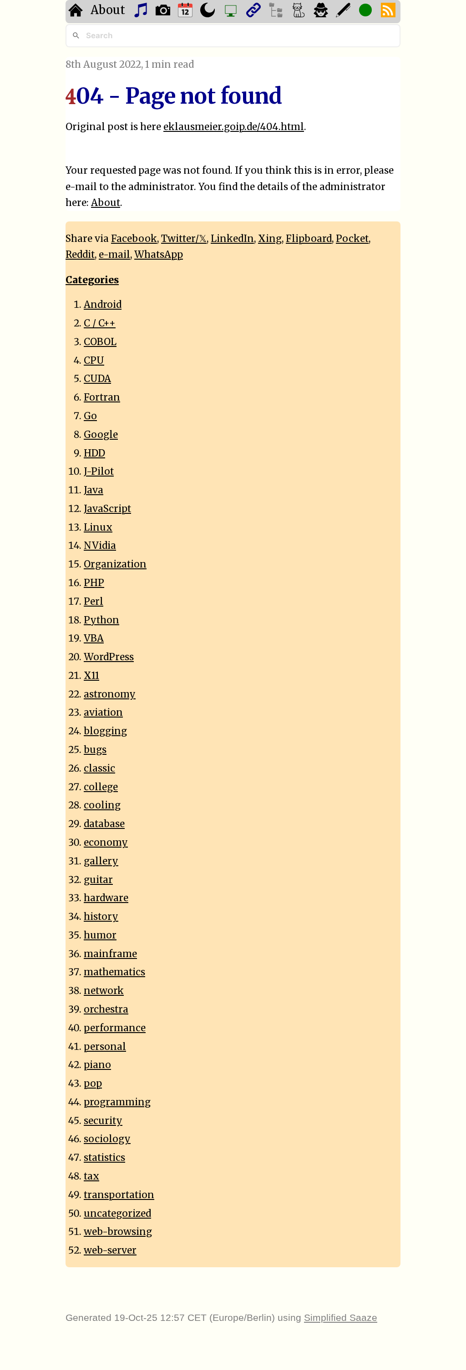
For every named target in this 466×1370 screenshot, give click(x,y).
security (103, 1121)
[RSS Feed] (389, 11)
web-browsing (118, 1232)
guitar (98, 880)
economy (106, 842)
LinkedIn (232, 239)
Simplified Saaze (340, 1317)
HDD (94, 453)
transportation (119, 1195)
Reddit (80, 255)
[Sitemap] (277, 11)
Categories (92, 280)
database (104, 824)
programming (117, 1102)
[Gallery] (164, 11)
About (108, 10)
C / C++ (100, 323)
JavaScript (107, 509)
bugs (95, 750)
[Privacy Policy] (322, 11)
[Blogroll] (254, 11)
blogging (105, 731)
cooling (102, 805)
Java (93, 490)
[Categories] (300, 11)
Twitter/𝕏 (184, 239)
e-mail (114, 255)
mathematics (114, 972)
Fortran (102, 397)
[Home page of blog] (77, 11)
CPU (94, 360)
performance (115, 1028)
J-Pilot (99, 471)
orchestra (106, 1009)
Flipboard (309, 239)
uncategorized (117, 1213)
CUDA (97, 379)
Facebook (134, 239)
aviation (103, 712)
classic (99, 768)
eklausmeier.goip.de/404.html (233, 127)
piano (97, 1065)
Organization (115, 564)
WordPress (109, 657)
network (104, 991)
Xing (270, 239)
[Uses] (231, 11)
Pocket (352, 239)
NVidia (100, 546)
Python (101, 620)
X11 (91, 676)
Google (101, 435)
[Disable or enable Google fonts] (344, 11)
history (101, 917)
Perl (93, 601)
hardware (106, 898)
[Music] (142, 11)
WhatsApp (158, 255)
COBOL (100, 342)
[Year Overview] (186, 11)
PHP (94, 583)
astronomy (110, 694)
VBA (94, 638)
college (101, 787)
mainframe (110, 954)
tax (91, 1176)
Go (90, 416)
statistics (104, 1158)
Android (103, 305)
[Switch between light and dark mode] (209, 11)
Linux (98, 527)
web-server (110, 1250)
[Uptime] (366, 11)
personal (105, 1047)
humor (100, 935)
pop (93, 1083)
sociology (107, 1139)
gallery (101, 861)
